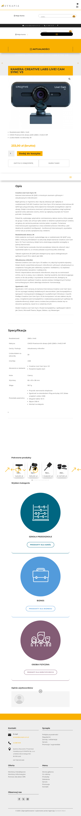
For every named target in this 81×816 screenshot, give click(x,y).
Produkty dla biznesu (40, 609)
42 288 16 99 (50, 25)
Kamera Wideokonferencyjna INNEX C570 (34, 473)
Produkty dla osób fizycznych (40, 672)
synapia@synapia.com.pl (32, 25)
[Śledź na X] (23, 799)
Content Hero (60, 811)
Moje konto (21, 34)
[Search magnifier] (73, 16)
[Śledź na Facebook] (19, 799)
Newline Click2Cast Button (48, 473)
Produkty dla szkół (40, 545)
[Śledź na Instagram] (27, 799)
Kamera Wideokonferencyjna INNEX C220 (20, 473)
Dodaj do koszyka (29, 153)
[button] (69, 79)
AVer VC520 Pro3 (63, 473)
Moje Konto (20, 16)
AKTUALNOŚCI (41, 49)
